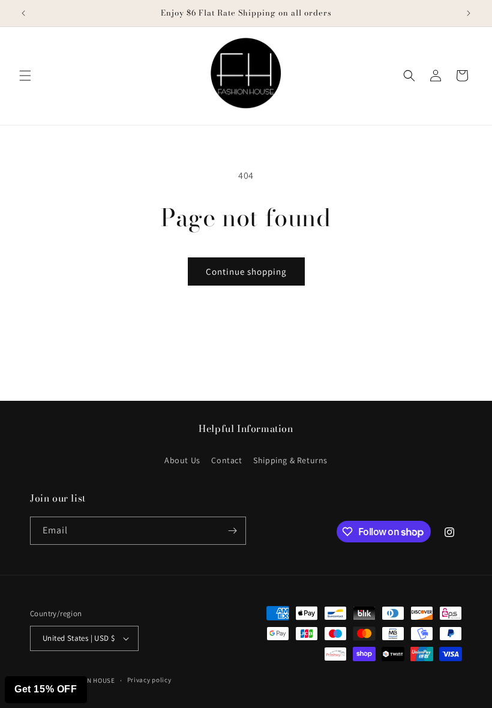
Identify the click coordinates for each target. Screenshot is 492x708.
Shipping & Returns (290, 460)
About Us (182, 460)
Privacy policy (149, 680)
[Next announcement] (468, 13)
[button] (25, 75)
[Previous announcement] (23, 13)
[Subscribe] (232, 531)
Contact (226, 460)
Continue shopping (246, 271)
